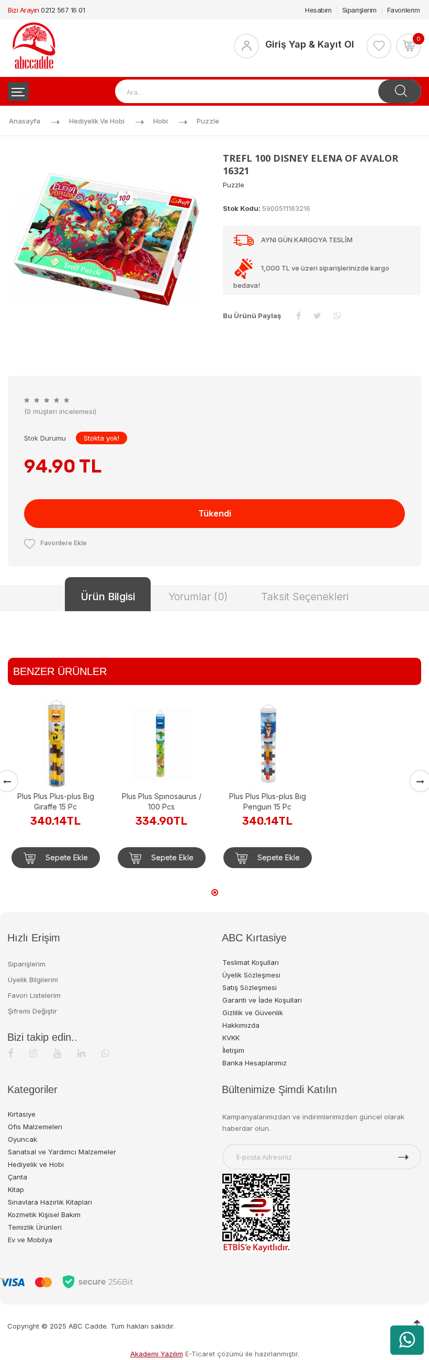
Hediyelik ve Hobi (97, 121)
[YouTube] (57, 1053)
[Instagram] (33, 1053)
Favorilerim (403, 10)
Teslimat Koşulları (250, 962)
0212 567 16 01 (63, 10)
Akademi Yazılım (156, 1354)
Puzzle (208, 121)
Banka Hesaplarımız (254, 1063)
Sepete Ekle (65, 857)
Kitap (16, 1189)
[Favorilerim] (378, 46)
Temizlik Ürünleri (35, 1227)
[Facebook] (10, 1053)
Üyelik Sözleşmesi (251, 975)
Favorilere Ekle (63, 543)
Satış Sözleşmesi (249, 987)
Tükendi (214, 513)
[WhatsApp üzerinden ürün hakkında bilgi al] (407, 1340)
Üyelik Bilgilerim (33, 979)
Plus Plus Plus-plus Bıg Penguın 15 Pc (267, 801)
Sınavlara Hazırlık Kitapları (50, 1202)
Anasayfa (24, 121)
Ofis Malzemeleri (35, 1126)
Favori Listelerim (34, 995)
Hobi (160, 121)
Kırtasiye (22, 1114)
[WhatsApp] (105, 1053)
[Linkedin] (81, 1053)
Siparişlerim (359, 10)
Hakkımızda (240, 1025)
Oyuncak (22, 1139)
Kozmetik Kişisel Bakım (44, 1214)
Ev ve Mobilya (30, 1239)
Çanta (17, 1177)
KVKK (231, 1037)
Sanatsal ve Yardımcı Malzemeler (62, 1152)
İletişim (233, 1050)
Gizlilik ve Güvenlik (252, 1012)
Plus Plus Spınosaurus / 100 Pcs (161, 801)
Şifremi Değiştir (32, 1011)
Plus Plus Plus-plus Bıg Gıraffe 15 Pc (55, 801)
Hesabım (318, 10)
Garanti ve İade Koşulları (262, 1000)
